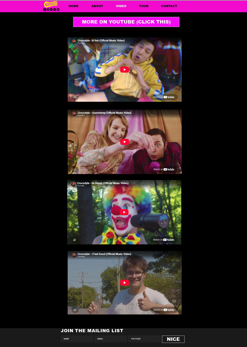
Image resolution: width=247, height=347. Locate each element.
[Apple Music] (44, 9)
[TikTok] (51, 9)
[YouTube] (58, 9)
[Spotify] (48, 9)
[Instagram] (54, 9)
